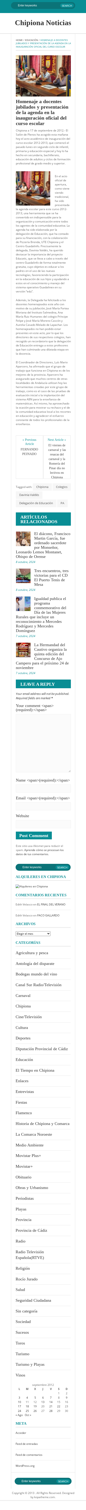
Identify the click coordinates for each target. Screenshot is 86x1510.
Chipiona (42, 487)
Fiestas (21, 1102)
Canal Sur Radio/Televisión (38, 985)
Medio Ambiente (30, 1145)
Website (22, 816)
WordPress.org (25, 1466)
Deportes (23, 1038)
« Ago (19, 1415)
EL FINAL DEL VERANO (51, 904)
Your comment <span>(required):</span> (35, 708)
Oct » (28, 1415)
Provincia (23, 1219)
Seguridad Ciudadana (33, 1300)
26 (35, 1411)
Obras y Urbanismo (32, 1187)
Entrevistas (25, 1091)
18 (27, 1406)
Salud (20, 1289)
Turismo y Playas (30, 1364)
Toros (20, 1343)
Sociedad (23, 1321)
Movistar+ (24, 1166)
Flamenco (24, 1113)
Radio (20, 1241)
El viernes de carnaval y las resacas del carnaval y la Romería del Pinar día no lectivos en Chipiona (57, 461)
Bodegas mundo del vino (36, 974)
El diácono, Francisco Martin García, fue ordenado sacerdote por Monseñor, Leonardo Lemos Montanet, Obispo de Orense (43, 545)
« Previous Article (29, 442)
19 (35, 1406)
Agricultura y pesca (32, 952)
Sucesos (22, 1332)
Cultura (22, 1027)
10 (19, 1402)
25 (27, 1411)
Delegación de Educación (36, 503)
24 (19, 1411)
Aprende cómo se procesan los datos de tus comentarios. (40, 852)
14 (51, 1402)
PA (62, 503)
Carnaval (23, 995)
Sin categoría (26, 1311)
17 (19, 1406)
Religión (23, 1268)
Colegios (61, 487)
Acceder (21, 1433)
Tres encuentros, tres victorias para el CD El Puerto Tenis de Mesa (51, 577)
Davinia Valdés (29, 495)
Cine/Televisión (29, 1017)
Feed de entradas (27, 1444)
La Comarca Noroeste (34, 1134)
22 (58, 1406)
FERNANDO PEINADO (30, 452)
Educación (31, 40)
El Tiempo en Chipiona (35, 1070)
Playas (21, 1209)
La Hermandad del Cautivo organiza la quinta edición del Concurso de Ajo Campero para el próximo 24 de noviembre (42, 656)
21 (51, 1406)
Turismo (22, 1354)
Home (19, 40)
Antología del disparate (35, 963)
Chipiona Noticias (43, 23)
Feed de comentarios (29, 1455)
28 (51, 1411)
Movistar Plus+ (28, 1155)
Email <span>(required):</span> (43, 798)
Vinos (20, 1375)
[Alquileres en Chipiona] (32, 886)
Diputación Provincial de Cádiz (42, 1049)
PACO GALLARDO (48, 915)
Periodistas (25, 1198)
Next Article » (57, 440)
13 (42, 1402)
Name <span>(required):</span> (43, 780)
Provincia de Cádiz (31, 1230)
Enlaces (22, 1081)
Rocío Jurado (27, 1279)
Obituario (23, 1177)
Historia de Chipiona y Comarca (42, 1123)
